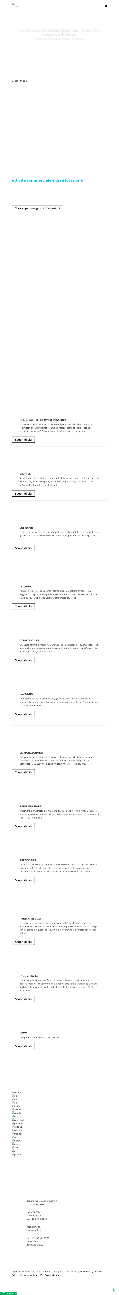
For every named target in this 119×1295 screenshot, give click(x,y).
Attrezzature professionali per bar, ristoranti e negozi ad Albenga (59, 31)
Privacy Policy (86, 1271)
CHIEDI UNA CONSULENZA (59, 47)
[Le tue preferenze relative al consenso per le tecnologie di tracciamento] (114, 1290)
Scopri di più (23, 440)
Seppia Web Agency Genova (46, 1275)
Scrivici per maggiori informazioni (37, 208)
